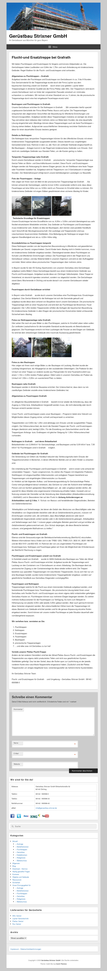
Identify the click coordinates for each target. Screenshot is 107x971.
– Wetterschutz (21, 860)
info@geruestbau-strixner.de (46, 808)
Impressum (14, 949)
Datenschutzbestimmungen (30, 949)
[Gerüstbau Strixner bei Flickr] (26, 817)
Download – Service (19, 869)
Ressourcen (16, 879)
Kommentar (18, 709)
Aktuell (15, 841)
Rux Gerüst (16, 924)
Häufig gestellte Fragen (21, 871)
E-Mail (16, 753)
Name (16, 743)
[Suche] (12, 826)
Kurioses (15, 874)
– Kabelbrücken (21, 855)
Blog (14, 866)
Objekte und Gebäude (20, 877)
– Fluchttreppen (21, 849)
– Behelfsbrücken (22, 846)
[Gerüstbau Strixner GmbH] (53, 29)
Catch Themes (61, 964)
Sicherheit (16, 882)
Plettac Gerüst (17, 921)
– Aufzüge (19, 844)
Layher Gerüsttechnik (20, 918)
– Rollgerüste (20, 857)
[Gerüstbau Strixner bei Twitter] (19, 817)
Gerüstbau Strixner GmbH (38, 35)
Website (17, 764)
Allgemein (16, 863)
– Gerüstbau (20, 852)
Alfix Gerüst (16, 915)
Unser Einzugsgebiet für (21, 885)
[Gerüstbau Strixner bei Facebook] (12, 817)
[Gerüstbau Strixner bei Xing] (35, 817)
